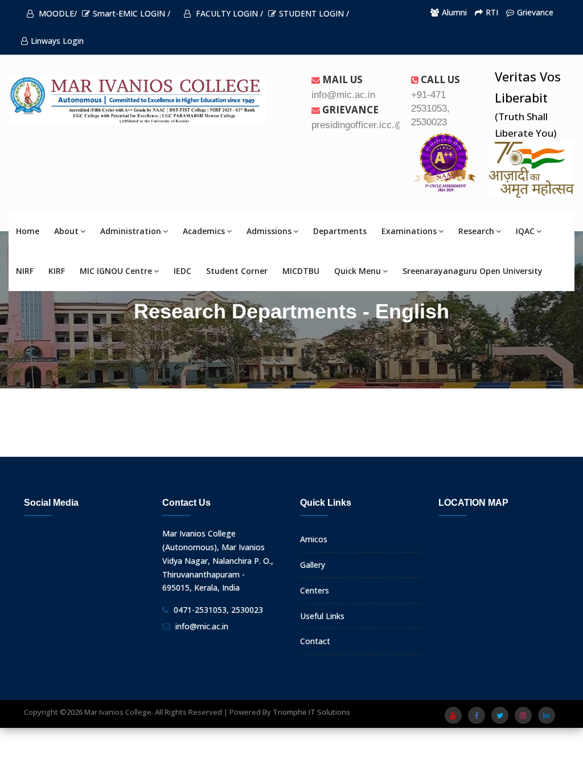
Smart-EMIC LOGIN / (131, 13)
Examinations (409, 231)
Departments (340, 231)
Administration (130, 231)
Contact (315, 641)
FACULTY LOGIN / (228, 13)
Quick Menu (357, 270)
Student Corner (237, 270)
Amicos (313, 539)
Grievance (535, 12)
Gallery (312, 564)
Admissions (269, 231)
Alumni (454, 12)
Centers (314, 590)
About (66, 231)
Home (27, 231)
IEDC (182, 270)
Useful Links (322, 616)
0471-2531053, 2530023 (218, 609)
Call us (439, 79)
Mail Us (341, 79)
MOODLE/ (56, 13)
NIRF (25, 270)
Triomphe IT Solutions (311, 712)
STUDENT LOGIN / (314, 13)
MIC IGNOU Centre (116, 270)
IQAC (525, 231)
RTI (492, 12)
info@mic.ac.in (201, 626)
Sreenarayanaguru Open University (473, 270)
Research (476, 231)
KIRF (56, 270)
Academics (204, 231)
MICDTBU (300, 270)
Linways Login (57, 40)
